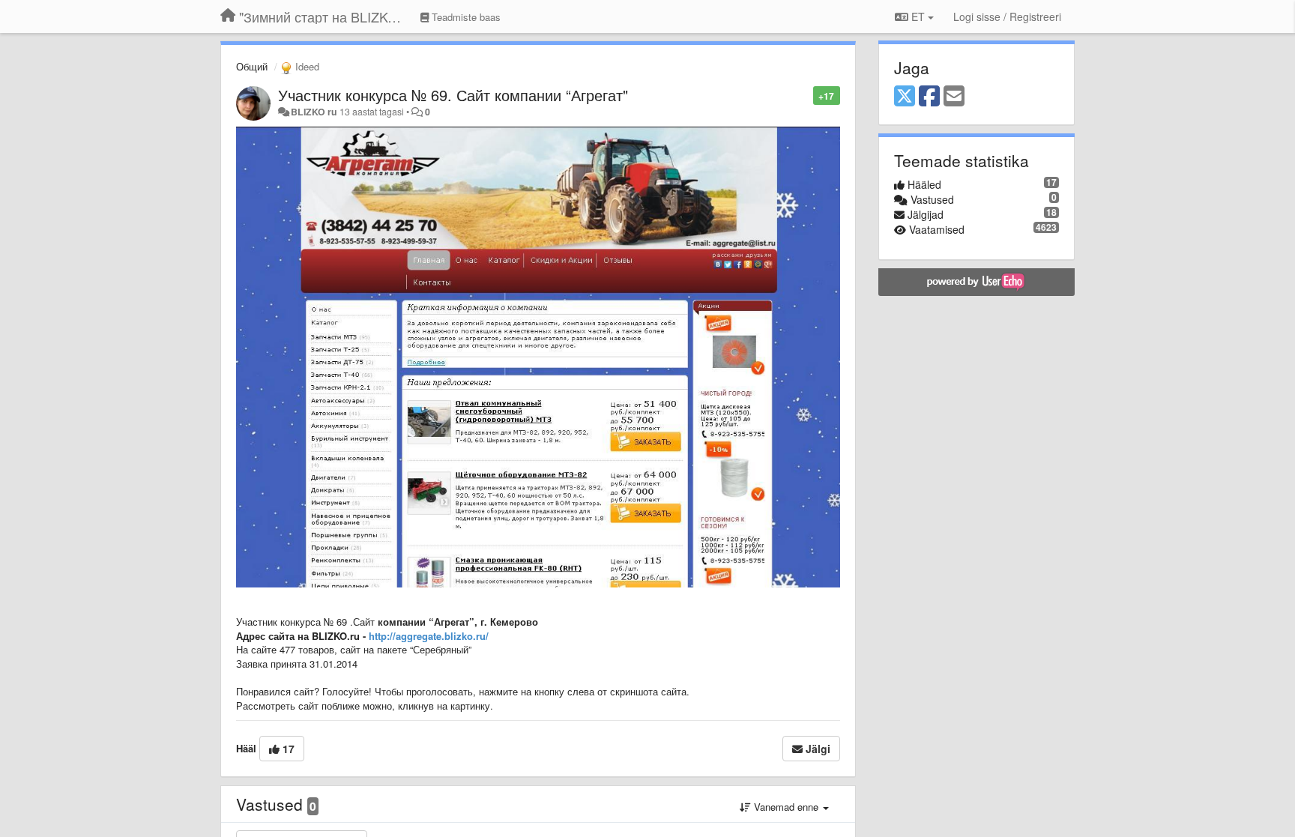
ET (918, 16)
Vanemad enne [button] (786, 807)
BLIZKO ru (315, 111)
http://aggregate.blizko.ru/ (429, 636)
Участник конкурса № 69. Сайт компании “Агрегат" (453, 95)
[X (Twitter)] (904, 96)
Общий (252, 66)
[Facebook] (929, 96)
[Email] (954, 96)
